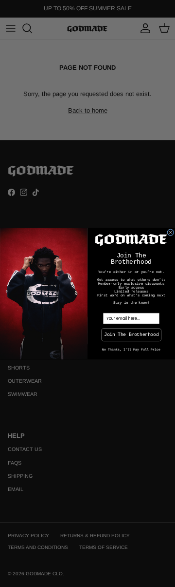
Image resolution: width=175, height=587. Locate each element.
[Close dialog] (171, 232)
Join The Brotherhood (131, 334)
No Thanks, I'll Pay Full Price (131, 349)
